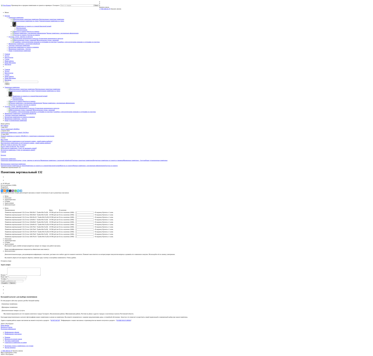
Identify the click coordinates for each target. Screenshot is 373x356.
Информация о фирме (12, 332)
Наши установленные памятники (20, 50)
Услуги (7, 56)
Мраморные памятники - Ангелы (20, 49)
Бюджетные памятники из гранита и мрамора (24, 47)
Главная (7, 54)
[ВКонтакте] (2, 191)
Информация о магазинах (13, 334)
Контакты (8, 64)
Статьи (7, 59)
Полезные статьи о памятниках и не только (19, 346)
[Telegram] (21, 191)
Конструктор (9, 57)
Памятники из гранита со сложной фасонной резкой (43, 165)
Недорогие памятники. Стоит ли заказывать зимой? (18, 150)
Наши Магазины (10, 63)
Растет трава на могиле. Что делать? (13, 146)
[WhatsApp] (15, 191)
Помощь (7, 337)
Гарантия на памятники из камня (16, 342)
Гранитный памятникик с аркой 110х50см (15, 132)
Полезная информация (8, 329)
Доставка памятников (12, 341)
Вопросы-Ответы (6, 327)
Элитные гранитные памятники (19, 45)
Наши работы (9, 61)
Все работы (4, 125)
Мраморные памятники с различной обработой (24, 43)
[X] (10, 191)
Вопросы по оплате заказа (13, 339)
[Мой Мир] (7, 191)
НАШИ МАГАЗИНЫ (124, 320)
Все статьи (4, 139)
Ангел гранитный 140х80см (10, 129)
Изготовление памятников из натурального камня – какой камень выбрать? (26, 143)
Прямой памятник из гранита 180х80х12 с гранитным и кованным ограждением (27, 136)
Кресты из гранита (66, 165)
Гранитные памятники (16, 17)
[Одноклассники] (4, 191)
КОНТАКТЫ (55, 320)
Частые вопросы (10, 347)
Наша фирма (5, 325)
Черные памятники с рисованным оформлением (89, 165)
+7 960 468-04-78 (104, 9)
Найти (7, 84)
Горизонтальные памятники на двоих (13, 165)
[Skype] (18, 191)
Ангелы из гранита (111, 165)
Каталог (7, 16)
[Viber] (13, 191)
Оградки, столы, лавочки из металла (21, 37)
